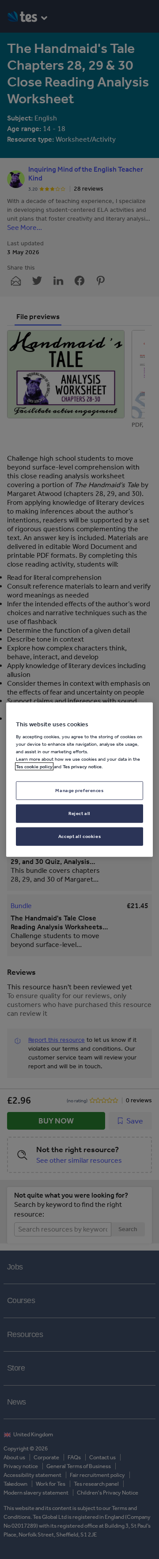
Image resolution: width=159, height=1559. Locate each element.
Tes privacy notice (82, 766)
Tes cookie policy (34, 766)
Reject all (79, 813)
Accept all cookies (79, 836)
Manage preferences (79, 790)
